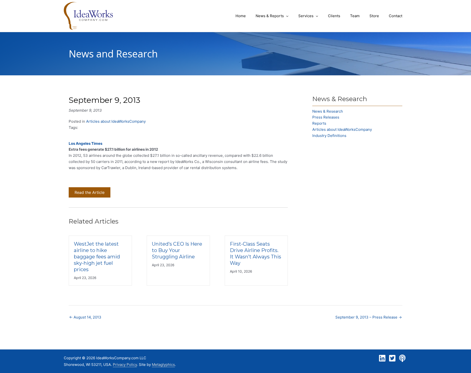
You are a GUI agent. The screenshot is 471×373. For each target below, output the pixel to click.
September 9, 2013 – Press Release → (368, 317)
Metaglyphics (163, 364)
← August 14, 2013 (85, 317)
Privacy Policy (125, 364)
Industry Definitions (329, 135)
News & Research (327, 111)
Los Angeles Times (85, 143)
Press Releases (325, 117)
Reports (319, 123)
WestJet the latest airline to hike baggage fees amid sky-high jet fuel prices (97, 256)
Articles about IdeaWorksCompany (116, 121)
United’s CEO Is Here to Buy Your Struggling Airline (177, 250)
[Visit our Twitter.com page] (392, 358)
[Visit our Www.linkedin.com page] (382, 358)
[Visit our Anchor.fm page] (402, 358)
